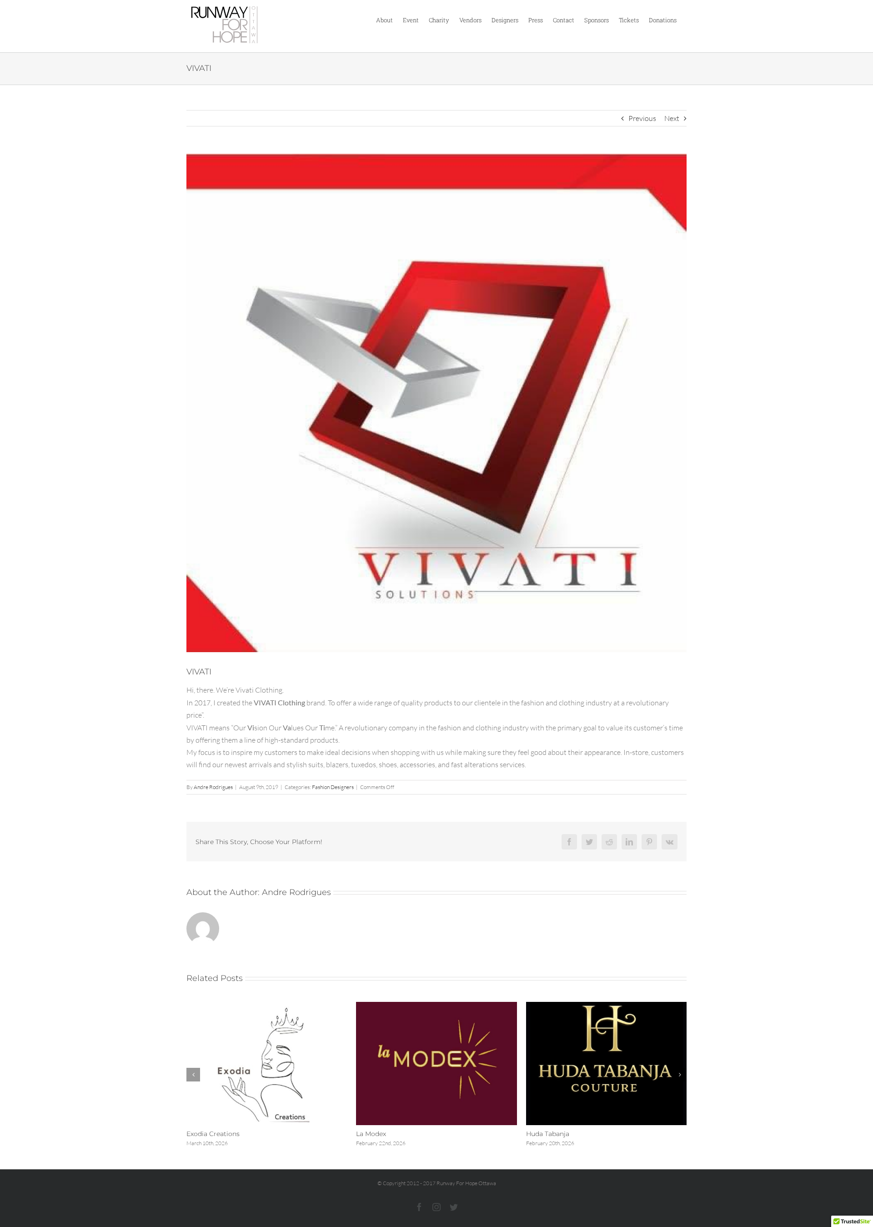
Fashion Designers (333, 787)
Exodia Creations (213, 1134)
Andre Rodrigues (213, 787)
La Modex (371, 1134)
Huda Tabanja (547, 1134)
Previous (642, 118)
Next (671, 118)
